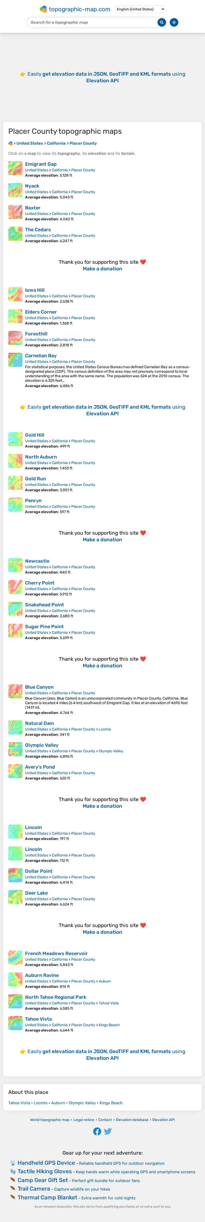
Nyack (32, 186)
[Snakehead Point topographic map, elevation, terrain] (15, 610)
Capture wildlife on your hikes (82, 1189)
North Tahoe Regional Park (55, 997)
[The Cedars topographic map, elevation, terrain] (15, 235)
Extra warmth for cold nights (108, 1198)
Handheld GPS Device (46, 1162)
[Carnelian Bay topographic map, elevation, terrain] (15, 370)
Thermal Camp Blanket (47, 1197)
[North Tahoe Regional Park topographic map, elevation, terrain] (15, 1002)
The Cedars (38, 230)
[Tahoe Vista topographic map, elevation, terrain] (15, 1024)
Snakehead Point (44, 605)
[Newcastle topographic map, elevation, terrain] (15, 566)
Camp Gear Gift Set (43, 1180)
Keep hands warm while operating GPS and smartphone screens (135, 1172)
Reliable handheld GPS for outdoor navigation (122, 1163)
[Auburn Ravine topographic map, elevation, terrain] (15, 980)
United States (36, 170)
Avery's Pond (40, 767)
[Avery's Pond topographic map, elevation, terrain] (15, 772)
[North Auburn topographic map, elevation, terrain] (15, 462)
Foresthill (36, 334)
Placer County (83, 170)
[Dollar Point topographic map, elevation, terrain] (15, 876)
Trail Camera (34, 1188)
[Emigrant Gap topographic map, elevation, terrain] (15, 169)
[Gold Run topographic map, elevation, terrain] (15, 484)
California (60, 170)
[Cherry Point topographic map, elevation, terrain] (15, 588)
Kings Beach (109, 1025)
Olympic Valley (41, 745)
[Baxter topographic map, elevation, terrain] (15, 213)
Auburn (105, 981)
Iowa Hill (35, 290)
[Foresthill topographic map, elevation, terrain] (15, 339)
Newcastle (37, 561)
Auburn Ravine (42, 975)
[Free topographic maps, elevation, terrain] (10, 143)
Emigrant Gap (41, 164)
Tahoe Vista (109, 1003)
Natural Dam (39, 723)
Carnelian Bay (41, 356)
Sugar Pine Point (44, 627)
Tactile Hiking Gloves (45, 1171)
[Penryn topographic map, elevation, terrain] (15, 506)
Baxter (33, 208)
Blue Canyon (39, 687)
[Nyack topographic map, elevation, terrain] (15, 191)
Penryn (33, 501)
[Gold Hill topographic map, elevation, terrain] (15, 440)
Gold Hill (34, 435)
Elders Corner (41, 312)
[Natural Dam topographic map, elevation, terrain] (15, 728)
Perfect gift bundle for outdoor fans (106, 1180)
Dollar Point (39, 871)
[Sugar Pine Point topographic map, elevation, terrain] (15, 632)
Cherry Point (39, 583)
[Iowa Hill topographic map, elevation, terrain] (15, 295)
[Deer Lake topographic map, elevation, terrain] (15, 898)
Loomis (105, 729)
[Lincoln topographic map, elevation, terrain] (15, 833)
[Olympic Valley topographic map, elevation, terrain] (15, 750)
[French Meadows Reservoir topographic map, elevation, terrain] (15, 959)
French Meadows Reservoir (56, 953)
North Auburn (41, 457)
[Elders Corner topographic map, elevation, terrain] (15, 317)
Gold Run (35, 479)
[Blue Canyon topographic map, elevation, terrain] (15, 699)
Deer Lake (36, 893)
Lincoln (33, 827)
